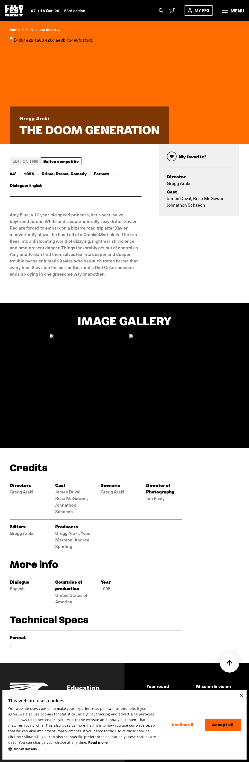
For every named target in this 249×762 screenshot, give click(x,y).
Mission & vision (213, 686)
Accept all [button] (222, 725)
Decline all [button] (182, 725)
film (29, 29)
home (15, 29)
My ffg (202, 10)
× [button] (241, 695)
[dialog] (124, 725)
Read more (98, 742)
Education (83, 687)
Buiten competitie (61, 161)
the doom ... (49, 29)
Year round (157, 686)
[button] (82, 749)
